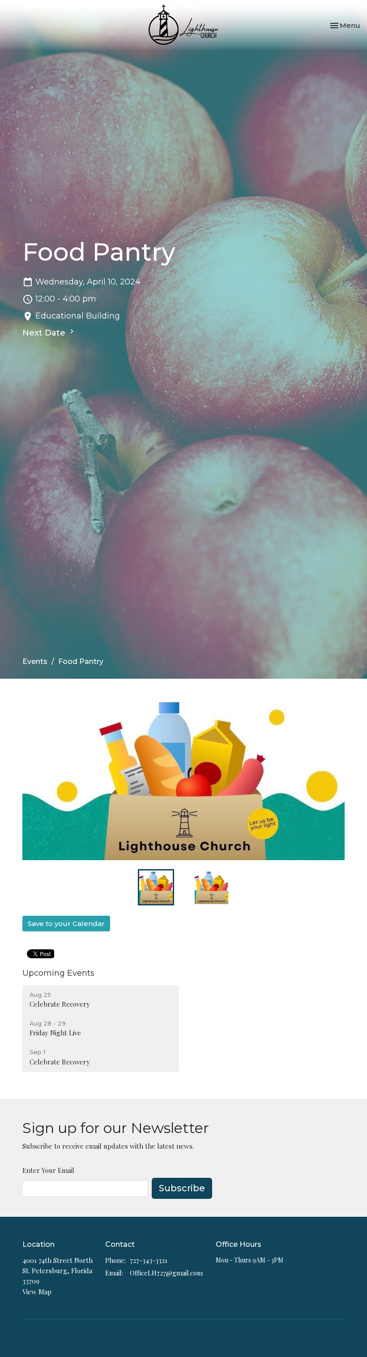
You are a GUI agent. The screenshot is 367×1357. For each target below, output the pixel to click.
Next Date (45, 333)
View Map (36, 1291)
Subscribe (182, 1188)
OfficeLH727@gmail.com (166, 1272)
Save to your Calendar (66, 923)
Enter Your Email (48, 1170)
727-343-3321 (148, 1260)
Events (34, 661)
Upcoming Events (58, 973)
